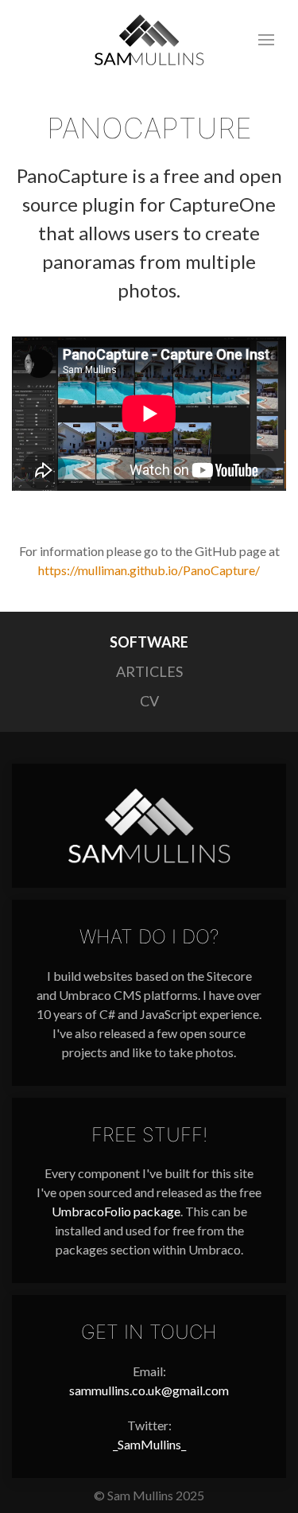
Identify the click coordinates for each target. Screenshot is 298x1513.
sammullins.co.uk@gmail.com (149, 1390)
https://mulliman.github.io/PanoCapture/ (149, 570)
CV (149, 701)
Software (149, 642)
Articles (149, 671)
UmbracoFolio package (116, 1211)
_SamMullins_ (149, 1444)
